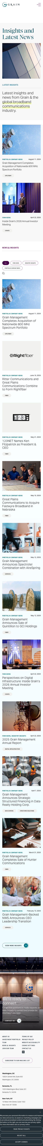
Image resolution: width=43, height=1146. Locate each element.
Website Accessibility (31, 1042)
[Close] (40, 1112)
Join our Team (8, 1048)
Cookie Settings (28, 1045)
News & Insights (9, 1045)
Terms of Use (27, 1036)
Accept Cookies (21, 1142)
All (6, 263)
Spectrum (8, 175)
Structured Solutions (27, 811)
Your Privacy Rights (21, 1129)
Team (4, 1042)
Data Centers (9, 811)
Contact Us (10, 1021)
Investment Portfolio (11, 1039)
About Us (6, 1036)
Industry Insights (30, 263)
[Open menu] (39, 4)
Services (8, 574)
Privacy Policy (28, 1039)
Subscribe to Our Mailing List (17, 1060)
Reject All (21, 1135)
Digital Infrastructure (12, 749)
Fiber (6, 395)
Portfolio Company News (12, 268)
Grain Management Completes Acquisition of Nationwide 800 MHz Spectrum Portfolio (20, 166)
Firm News (16, 263)
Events (7, 230)
